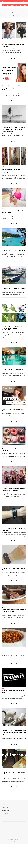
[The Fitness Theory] (15, 5)
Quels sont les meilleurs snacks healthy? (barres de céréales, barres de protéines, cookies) (14, 609)
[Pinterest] (14, 58)
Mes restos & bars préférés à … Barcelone (11, 450)
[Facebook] (11, 58)
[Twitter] (13, 58)
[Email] (16, 58)
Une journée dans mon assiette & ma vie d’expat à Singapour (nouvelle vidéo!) (13, 88)
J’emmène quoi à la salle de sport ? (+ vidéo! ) (13, 410)
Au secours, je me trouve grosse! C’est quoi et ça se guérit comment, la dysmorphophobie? (13, 129)
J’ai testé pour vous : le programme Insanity (13, 691)
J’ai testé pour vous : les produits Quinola (12, 652)
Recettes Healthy (5, 804)
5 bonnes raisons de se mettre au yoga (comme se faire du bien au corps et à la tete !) (14, 732)
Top (14, 841)
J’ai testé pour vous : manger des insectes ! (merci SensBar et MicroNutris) (12, 328)
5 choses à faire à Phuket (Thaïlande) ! (13, 250)
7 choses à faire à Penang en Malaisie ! (14, 288)
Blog (3, 42)
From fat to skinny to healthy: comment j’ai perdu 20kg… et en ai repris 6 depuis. (12, 171)
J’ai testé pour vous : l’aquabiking (12, 369)
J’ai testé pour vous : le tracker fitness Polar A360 (14, 529)
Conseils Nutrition (5, 810)
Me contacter (4, 820)
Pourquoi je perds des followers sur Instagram (13, 45)
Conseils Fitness (5, 807)
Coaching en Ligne (5, 816)
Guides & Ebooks (5, 813)
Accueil (12, 15)
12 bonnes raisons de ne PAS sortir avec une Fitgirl (13, 211)
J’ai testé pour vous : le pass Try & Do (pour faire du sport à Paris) (13, 489)
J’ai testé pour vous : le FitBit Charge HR (13, 569)
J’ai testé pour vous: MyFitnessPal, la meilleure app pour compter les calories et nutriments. (13, 774)
